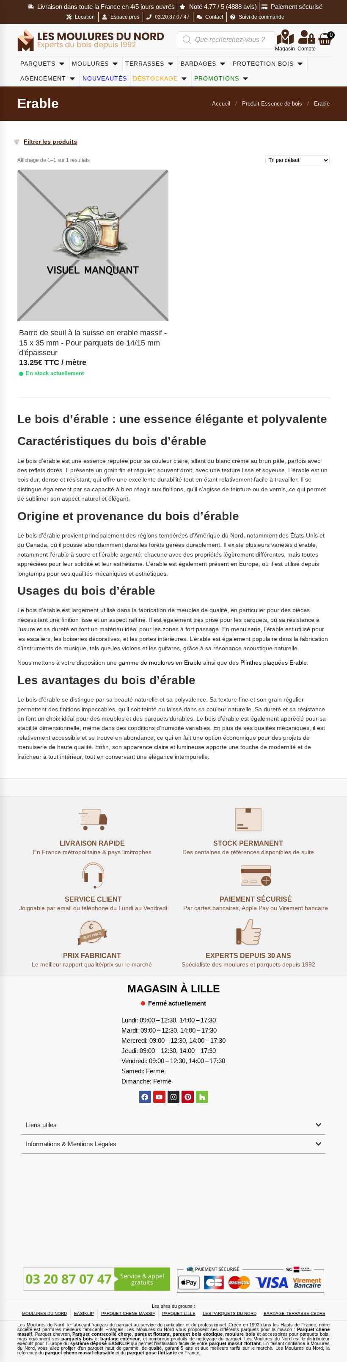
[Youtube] (159, 1097)
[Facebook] (145, 1097)
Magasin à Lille (173, 988)
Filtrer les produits (50, 141)
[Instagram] (174, 1097)
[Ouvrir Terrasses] (170, 63)
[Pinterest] (188, 1097)
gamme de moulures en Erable (159, 662)
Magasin (285, 49)
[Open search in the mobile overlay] (226, 39)
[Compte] (306, 36)
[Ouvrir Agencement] (72, 78)
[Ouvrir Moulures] (115, 63)
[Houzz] (202, 1097)
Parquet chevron (52, 1334)
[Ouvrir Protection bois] (300, 63)
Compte (306, 49)
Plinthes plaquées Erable (273, 662)
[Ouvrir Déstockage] (184, 78)
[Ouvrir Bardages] (222, 63)
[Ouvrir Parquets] (62, 63)
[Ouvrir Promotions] (245, 78)
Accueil (221, 103)
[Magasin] (285, 36)
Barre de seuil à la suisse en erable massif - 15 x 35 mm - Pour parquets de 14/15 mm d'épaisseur (93, 343)
